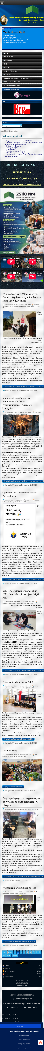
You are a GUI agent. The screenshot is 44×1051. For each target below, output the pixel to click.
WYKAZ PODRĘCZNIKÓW (12, 85)
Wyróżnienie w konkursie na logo (19, 887)
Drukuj (28, 306)
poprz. (10, 952)
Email (32, 306)
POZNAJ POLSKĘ (9, 74)
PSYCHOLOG (8, 57)
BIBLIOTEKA (8, 60)
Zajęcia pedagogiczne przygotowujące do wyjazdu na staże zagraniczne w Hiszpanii (21, 802)
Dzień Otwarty (9, 750)
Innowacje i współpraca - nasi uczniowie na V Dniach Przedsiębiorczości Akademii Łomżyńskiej (17, 403)
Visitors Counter (22, 985)
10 (4, 956)
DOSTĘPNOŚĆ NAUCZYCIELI (13, 82)
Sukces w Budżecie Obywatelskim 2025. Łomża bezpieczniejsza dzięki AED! (20, 594)
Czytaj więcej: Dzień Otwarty (13, 787)
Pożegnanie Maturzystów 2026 (17, 681)
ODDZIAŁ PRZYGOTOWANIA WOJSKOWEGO (18, 78)
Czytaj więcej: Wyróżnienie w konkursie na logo (19, 941)
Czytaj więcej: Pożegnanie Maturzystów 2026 (18, 739)
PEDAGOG (7, 53)
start (4, 952)
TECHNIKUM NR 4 (22, 172)
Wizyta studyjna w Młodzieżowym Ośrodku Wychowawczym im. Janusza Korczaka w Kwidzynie (21, 297)
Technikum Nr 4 (13, 32)
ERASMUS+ (25, 880)
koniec (15, 956)
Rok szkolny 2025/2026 (29, 390)
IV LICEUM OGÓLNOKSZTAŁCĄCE (22, 178)
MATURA (7, 67)
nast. (8, 956)
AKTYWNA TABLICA (10, 71)
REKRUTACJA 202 (21, 164)
